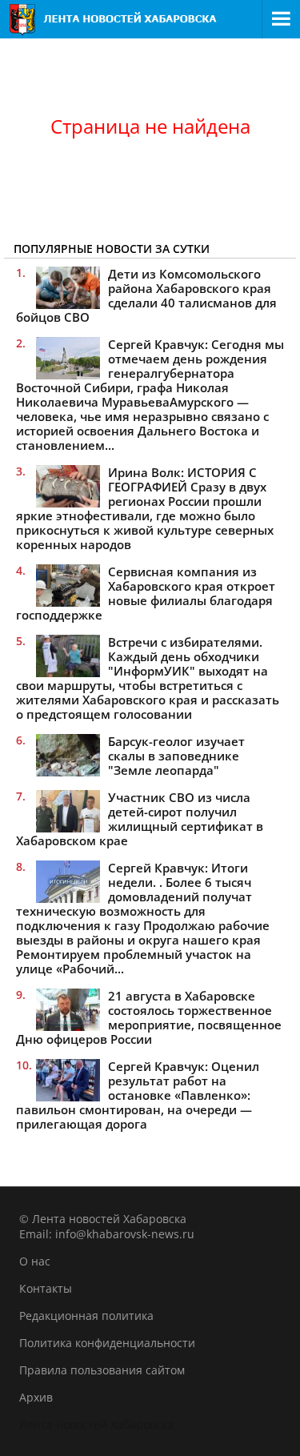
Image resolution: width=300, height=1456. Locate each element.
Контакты (45, 1288)
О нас (34, 1261)
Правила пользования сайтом (102, 1370)
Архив (36, 1397)
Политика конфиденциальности (107, 1342)
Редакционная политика (86, 1315)
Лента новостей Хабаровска (96, 1424)
